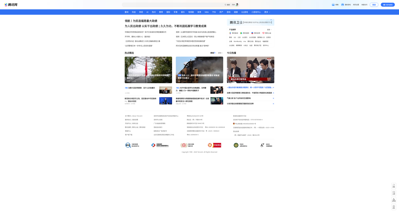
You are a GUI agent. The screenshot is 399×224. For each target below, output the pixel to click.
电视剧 (191, 12)
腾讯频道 (142, 127)
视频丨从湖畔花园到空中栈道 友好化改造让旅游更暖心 (196, 32)
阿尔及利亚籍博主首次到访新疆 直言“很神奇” (192, 46)
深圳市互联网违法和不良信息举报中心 (166, 116)
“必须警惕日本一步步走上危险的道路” (139, 46)
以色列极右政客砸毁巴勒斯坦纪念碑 (240, 104)
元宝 (239, 37)
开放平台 (128, 123)
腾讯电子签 (257, 45)
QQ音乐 (244, 37)
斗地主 (245, 45)
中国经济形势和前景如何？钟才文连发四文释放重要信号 (145, 32)
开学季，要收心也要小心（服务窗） (138, 36)
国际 (168, 12)
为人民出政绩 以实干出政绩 (141, 26)
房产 (221, 12)
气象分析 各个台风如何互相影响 (239, 98)
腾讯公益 (268, 33)
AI (147, 12)
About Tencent (137, 116)
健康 (236, 12)
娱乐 (183, 12)
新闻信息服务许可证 (239, 116)
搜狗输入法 (261, 37)
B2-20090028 (220, 127)
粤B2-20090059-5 (193, 135)
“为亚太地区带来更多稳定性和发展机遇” (190, 41)
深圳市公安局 (158, 120)
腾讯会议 (258, 41)
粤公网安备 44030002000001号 (245, 124)
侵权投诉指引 (158, 127)
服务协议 (128, 120)
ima (244, 41)
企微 (230, 41)
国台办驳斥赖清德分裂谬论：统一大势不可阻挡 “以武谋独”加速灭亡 (250, 87)
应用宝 (268, 37)
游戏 (228, 12)
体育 (199, 12)
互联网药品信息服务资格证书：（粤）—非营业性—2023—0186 (253, 127)
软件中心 (266, 45)
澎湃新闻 (127, 104)
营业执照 (236, 131)
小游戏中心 (256, 12)
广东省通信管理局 (159, 123)
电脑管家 (265, 41)
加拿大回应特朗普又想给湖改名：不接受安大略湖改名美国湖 (249, 93)
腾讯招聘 (128, 127)
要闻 (126, 12)
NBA (207, 12)
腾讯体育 (257, 33)
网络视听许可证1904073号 (195, 123)
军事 (175, 12)
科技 (134, 12)
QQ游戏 (244, 12)
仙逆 (250, 45)
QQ (235, 37)
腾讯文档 (250, 41)
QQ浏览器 (252, 37)
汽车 (214, 12)
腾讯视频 (246, 33)
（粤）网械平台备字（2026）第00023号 (246, 135)
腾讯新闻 (235, 33)
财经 (141, 12)
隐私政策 (135, 120)
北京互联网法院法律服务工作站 (164, 135)
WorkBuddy (238, 41)
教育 (161, 12)
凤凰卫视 (178, 104)
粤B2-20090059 (210, 127)
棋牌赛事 (239, 45)
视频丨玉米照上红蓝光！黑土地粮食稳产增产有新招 (195, 36)
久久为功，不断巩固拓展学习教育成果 (183, 26)
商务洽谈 (135, 123)
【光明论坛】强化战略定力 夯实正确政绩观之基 (142, 41)
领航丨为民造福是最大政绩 (141, 21)
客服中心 (128, 131)
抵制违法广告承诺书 (160, 131)
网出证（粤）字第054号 (194, 120)
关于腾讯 (128, 116)
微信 (230, 37)
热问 (154, 12)
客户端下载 (128, 135)
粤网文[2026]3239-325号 (195, 116)
